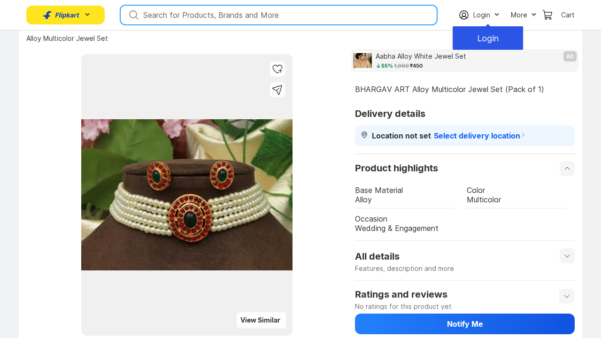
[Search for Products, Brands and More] (133, 15)
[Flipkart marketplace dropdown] (61, 15)
